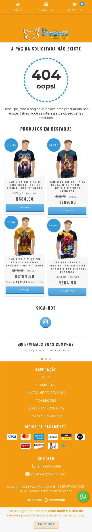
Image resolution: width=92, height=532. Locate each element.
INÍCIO (46, 377)
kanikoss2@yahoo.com (49, 474)
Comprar (24, 207)
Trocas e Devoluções (46, 416)
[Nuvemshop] (46, 501)
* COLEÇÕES (46, 401)
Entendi (46, 524)
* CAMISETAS (46, 385)
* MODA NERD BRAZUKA (46, 393)
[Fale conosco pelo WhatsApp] (83, 496)
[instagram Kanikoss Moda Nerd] (45, 322)
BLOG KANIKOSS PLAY (46, 408)
